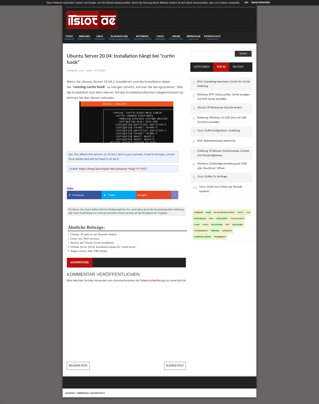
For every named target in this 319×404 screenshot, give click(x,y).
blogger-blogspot (224, 212)
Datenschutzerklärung (152, 280)
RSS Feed (238, 67)
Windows (227, 231)
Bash (208, 212)
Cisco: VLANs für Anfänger (212, 176)
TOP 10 (221, 67)
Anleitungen (100, 37)
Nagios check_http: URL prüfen (89, 251)
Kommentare (80, 262)
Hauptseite (69, 37)
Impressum (193, 37)
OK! (246, 2)
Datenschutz (212, 37)
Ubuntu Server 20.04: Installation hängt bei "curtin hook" (103, 247)
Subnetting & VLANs (142, 37)
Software (237, 225)
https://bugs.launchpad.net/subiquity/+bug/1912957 (113, 168)
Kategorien (201, 67)
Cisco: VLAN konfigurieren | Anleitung (218, 130)
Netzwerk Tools (176, 37)
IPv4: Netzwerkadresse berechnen (216, 140)
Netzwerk (216, 225)
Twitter (112, 195)
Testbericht (201, 231)
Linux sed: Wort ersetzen (85, 238)
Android (198, 212)
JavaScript (221, 219)
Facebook (78, 195)
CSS (248, 212)
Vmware (215, 231)
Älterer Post (175, 365)
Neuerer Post (78, 365)
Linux (81, 70)
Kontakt (70, 393)
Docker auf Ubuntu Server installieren (92, 242)
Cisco (240, 212)
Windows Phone (202, 237)
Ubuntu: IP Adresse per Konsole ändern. (94, 234)
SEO (227, 225)
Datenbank (200, 219)
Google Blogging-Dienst (119, 37)
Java (211, 219)
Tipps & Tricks (84, 37)
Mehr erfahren (260, 2)
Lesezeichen (237, 219)
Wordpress (220, 237)
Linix (197, 225)
